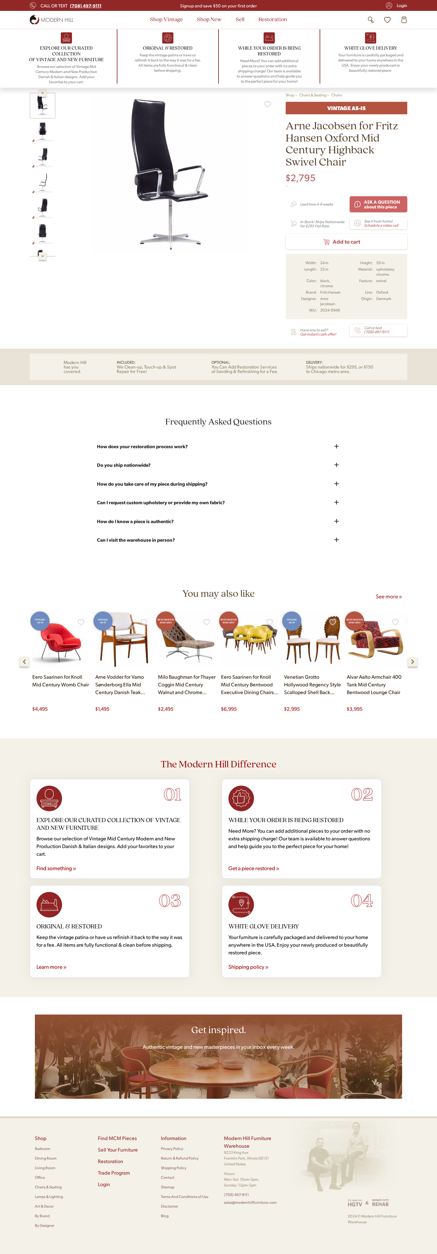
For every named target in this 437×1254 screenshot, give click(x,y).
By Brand (42, 1215)
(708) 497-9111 (236, 1194)
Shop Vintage (166, 19)
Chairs (336, 95)
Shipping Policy (174, 1167)
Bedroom (42, 1148)
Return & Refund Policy (180, 1158)
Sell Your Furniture (118, 1149)
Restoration (272, 19)
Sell (240, 19)
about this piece (382, 204)
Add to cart (346, 241)
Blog (165, 1215)
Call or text (71, 5)
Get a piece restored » (253, 867)
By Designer (44, 1225)
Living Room (45, 1167)
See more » (389, 596)
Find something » (56, 867)
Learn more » (51, 966)
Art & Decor (44, 1206)
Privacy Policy (172, 1148)
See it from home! (381, 223)
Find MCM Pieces (117, 1138)
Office (40, 1177)
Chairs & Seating (312, 95)
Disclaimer (169, 1206)
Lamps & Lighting (49, 1196)
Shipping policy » (248, 966)
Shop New (209, 19)
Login (402, 5)
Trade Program (114, 1172)
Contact (167, 1177)
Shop (290, 95)
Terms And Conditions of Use (184, 1196)
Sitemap (167, 1187)
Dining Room (46, 1158)
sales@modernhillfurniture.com (250, 1202)
